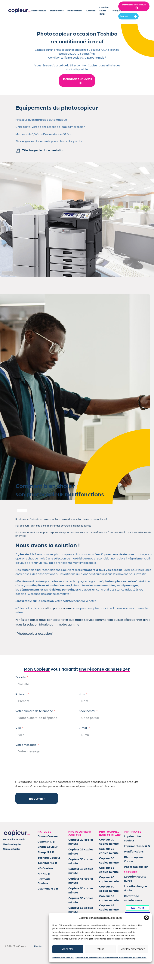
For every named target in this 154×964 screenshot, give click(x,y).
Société (20, 677)
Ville (18, 727)
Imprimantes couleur (133, 838)
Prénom (20, 694)
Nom (82, 694)
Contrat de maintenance (133, 898)
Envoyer (37, 798)
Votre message (25, 744)
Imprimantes (57, 10)
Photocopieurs (38, 10)
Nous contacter (11, 848)
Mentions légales (12, 844)
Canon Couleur (48, 836)
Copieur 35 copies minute (80, 871)
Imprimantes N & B (137, 846)
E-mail (83, 727)
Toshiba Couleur (49, 857)
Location (91, 10)
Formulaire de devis (14, 839)
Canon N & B (46, 841)
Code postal (87, 711)
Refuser (100, 949)
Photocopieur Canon (133, 859)
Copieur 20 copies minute (81, 841)
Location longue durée (135, 888)
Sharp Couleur (47, 846)
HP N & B (44, 873)
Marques (117, 10)
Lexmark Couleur (44, 881)
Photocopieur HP (136, 866)
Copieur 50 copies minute (81, 890)
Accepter (67, 949)
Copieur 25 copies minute (80, 851)
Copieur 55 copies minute (80, 900)
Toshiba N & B (47, 862)
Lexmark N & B (48, 888)
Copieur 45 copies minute (81, 880)
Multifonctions (74, 10)
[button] (146, 917)
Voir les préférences (133, 949)
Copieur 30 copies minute (81, 861)
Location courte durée (104, 10)
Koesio (38, 946)
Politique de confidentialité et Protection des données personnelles (110, 957)
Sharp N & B (46, 852)
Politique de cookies (63, 957)
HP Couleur (45, 868)
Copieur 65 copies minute (80, 909)
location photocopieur (56, 608)
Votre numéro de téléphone (34, 711)
